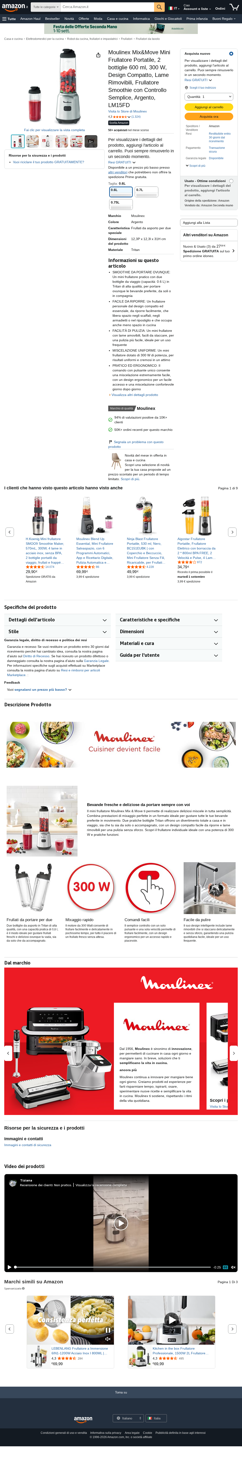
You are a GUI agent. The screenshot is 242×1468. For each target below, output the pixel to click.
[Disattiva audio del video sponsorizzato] (108, 1339)
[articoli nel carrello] (234, 7)
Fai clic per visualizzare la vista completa (54, 130)
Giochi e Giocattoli (168, 19)
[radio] (18, 141)
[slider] (112, 1267)
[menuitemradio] (225, 1267)
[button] (9, 18)
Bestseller (52, 19)
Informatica (141, 19)
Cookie (147, 1433)
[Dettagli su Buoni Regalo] (235, 18)
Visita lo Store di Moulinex (127, 111)
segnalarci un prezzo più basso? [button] (41, 689)
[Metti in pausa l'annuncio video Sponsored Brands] (108, 1330)
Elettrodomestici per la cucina (45, 39)
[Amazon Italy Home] (83, 1420)
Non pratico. (63, 1185)
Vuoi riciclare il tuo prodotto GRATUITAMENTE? (48, 162)
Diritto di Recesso (36, 656)
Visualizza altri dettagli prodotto (135, 395)
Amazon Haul (30, 19)
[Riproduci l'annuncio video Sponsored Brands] (171, 1320)
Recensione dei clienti (36, 1185)
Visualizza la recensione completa (101, 1185)
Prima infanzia (197, 19)
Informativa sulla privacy (105, 1433)
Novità (69, 19)
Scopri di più (130, 479)
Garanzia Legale (96, 661)
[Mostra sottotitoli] (108, 1301)
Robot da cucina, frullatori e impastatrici (92, 39)
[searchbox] (107, 7)
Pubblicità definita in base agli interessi (181, 1433)
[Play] (8, 1267)
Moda (98, 19)
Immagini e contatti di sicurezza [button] (27, 1145)
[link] (45, 550)
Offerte (84, 19)
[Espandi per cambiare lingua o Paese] (179, 8)
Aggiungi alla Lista (196, 223)
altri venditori (117, 172)
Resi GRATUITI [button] (196, 80)
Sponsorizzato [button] (12, 1288)
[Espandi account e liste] (210, 9)
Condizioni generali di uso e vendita (64, 1433)
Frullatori (126, 39)
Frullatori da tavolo (148, 39)
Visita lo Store (220, 1106)
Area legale (132, 1433)
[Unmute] (233, 1267)
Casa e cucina (117, 19)
